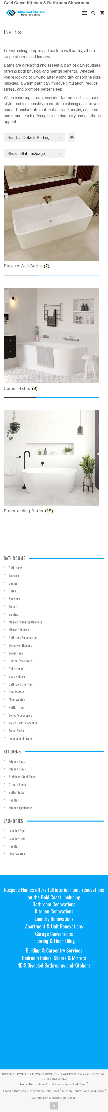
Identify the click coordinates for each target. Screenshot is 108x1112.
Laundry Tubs (17, 838)
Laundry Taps (17, 830)
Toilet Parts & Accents (23, 722)
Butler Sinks (16, 792)
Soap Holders (17, 676)
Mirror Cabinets (19, 629)
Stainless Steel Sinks (22, 776)
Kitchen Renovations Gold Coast (83, 1090)
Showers (14, 598)
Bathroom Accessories (23, 637)
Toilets (13, 606)
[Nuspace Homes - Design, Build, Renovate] (25, 13)
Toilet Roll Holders (20, 645)
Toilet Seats (16, 730)
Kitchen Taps (17, 761)
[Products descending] (71, 137)
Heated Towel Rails (21, 660)
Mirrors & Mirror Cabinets (25, 621)
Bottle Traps (16, 707)
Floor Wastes (17, 699)
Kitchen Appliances (20, 807)
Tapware (14, 575)
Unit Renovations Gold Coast (67, 1084)
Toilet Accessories (20, 715)
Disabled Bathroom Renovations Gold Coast (30, 1090)
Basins (13, 583)
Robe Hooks (16, 668)
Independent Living (20, 738)
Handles (14, 800)
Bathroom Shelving (20, 684)
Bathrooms (16, 567)
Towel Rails (16, 653)
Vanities (14, 614)
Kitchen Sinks (17, 768)
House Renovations (32, 1084)
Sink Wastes (16, 691)
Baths (12, 590)
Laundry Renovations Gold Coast (53, 1097)
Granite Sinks (17, 784)
